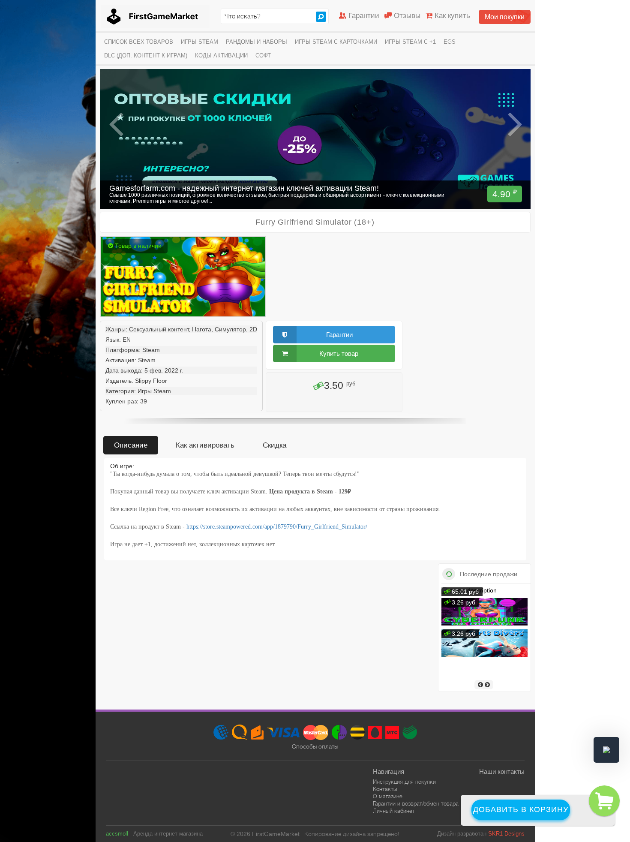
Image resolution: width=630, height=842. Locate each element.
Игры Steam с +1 (410, 42)
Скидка (274, 445)
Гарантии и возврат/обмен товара (416, 803)
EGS (450, 42)
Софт (263, 55)
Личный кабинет (394, 811)
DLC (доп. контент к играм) (145, 55)
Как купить (452, 16)
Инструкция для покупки (404, 782)
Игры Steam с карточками (336, 42)
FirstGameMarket (155, 16)
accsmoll (117, 833)
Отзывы (407, 16)
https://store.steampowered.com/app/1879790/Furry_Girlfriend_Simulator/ (276, 526)
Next (515, 124)
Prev (116, 124)
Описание (130, 445)
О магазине (387, 796)
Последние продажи (488, 574)
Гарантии (363, 16)
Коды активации (221, 55)
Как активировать (205, 445)
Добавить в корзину (520, 809)
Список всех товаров (138, 42)
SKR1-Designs (506, 833)
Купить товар (338, 353)
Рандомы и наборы (256, 42)
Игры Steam (199, 42)
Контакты (385, 789)
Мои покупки (505, 17)
